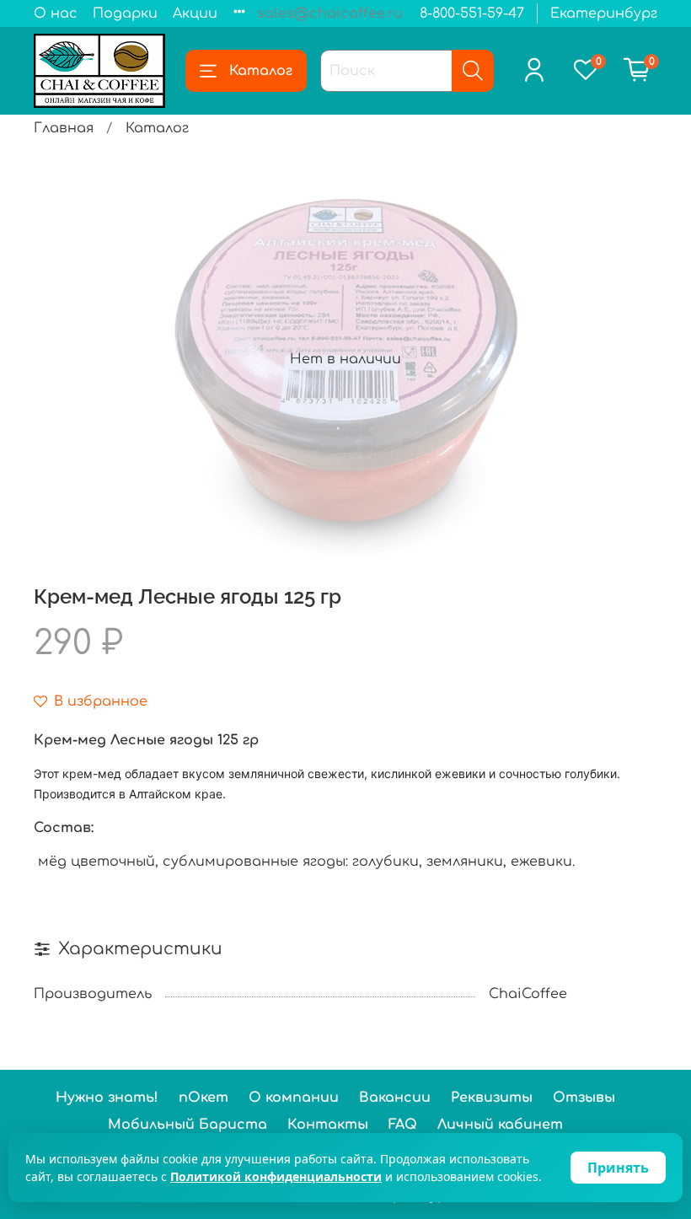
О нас (56, 13)
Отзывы (584, 1097)
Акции (195, 13)
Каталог (260, 70)
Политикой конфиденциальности (276, 1176)
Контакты (327, 1124)
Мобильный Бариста (187, 1124)
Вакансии (395, 1097)
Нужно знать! (107, 1097)
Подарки (125, 13)
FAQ (402, 1124)
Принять (618, 1167)
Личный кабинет (500, 1124)
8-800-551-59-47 (472, 13)
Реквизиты (492, 1097)
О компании (294, 1097)
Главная (64, 128)
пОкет (203, 1097)
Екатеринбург (603, 13)
